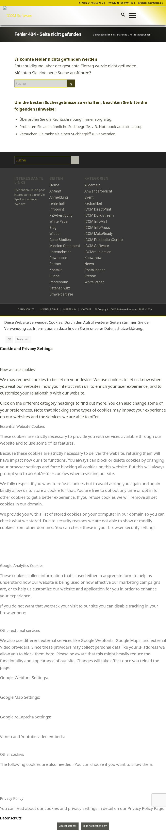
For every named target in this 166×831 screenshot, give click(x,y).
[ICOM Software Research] (17, 15)
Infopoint (56, 209)
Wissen (55, 233)
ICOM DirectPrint (97, 209)
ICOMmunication (97, 252)
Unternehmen (60, 252)
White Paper (59, 221)
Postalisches (94, 270)
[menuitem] (121, 15)
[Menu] (130, 15)
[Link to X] (148, 15)
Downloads (58, 258)
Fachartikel (93, 203)
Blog (52, 227)
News (89, 264)
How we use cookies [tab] (17, 369)
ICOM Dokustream (99, 215)
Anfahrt (55, 191)
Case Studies (60, 240)
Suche (54, 276)
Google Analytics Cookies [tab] (22, 565)
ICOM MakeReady (98, 233)
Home (54, 185)
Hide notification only (95, 826)
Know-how (93, 258)
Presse (90, 276)
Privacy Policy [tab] (11, 798)
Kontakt (55, 270)
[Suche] (121, 15)
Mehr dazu (23, 339)
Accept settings (68, 826)
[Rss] (110, 160)
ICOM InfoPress (97, 227)
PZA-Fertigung (60, 215)
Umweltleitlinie (61, 294)
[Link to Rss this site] (160, 15)
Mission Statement (64, 246)
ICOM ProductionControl (103, 240)
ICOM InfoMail (95, 221)
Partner (55, 264)
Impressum (58, 282)
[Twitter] (91, 160)
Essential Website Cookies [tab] (22, 426)
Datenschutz (59, 288)
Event (89, 197)
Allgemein (92, 185)
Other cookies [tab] (12, 754)
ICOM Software (96, 246)
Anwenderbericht (98, 191)
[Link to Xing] (154, 15)
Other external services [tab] (20, 630)
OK (9, 339)
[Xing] (101, 160)
